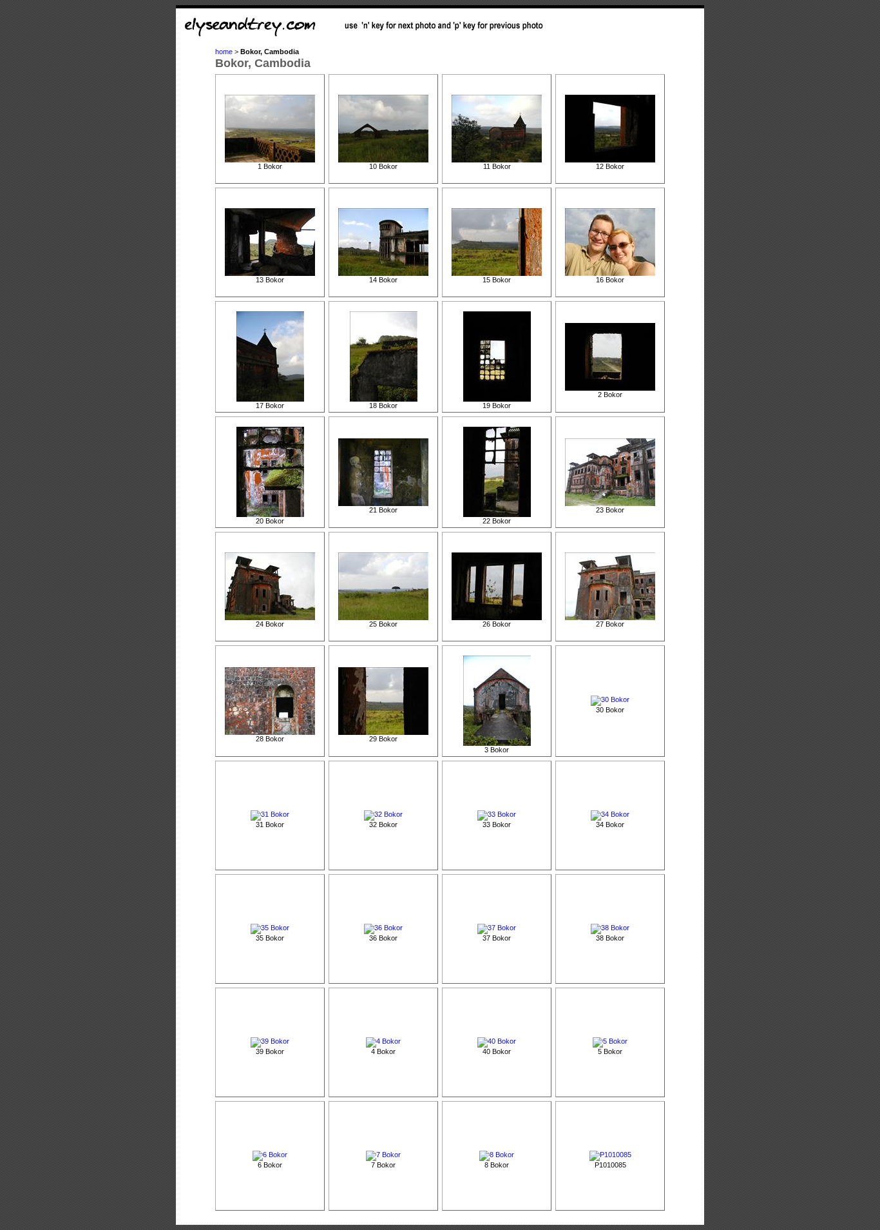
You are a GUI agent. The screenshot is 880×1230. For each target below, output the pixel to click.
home (224, 51)
